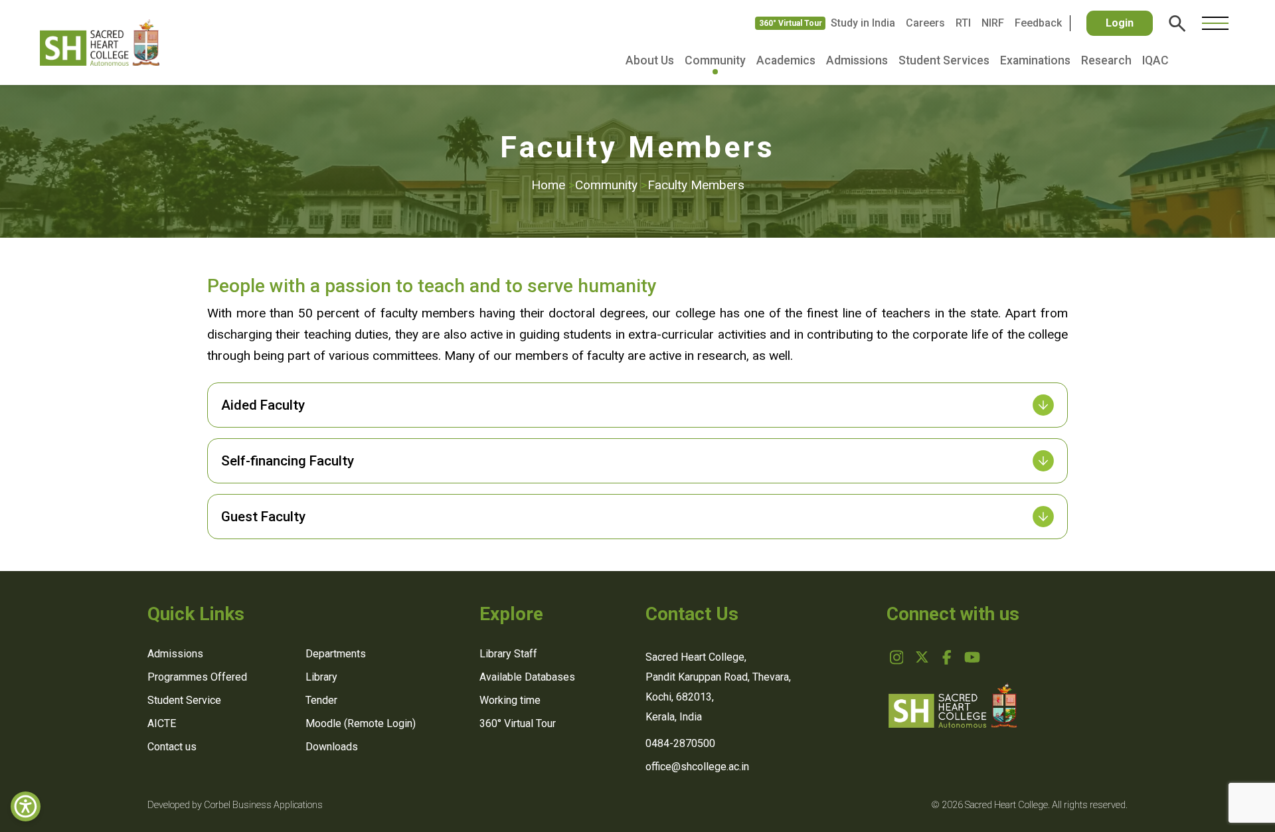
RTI (963, 23)
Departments (335, 653)
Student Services (943, 60)
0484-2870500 (680, 743)
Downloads (331, 746)
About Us (650, 60)
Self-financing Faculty (287, 461)
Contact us (172, 746)
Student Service (184, 700)
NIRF (992, 23)
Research (1106, 60)
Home (553, 185)
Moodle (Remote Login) (360, 723)
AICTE (161, 723)
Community (715, 60)
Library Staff (508, 653)
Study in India (863, 23)
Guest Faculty (263, 517)
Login (1120, 23)
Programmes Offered (197, 677)
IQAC (1155, 60)
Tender (321, 700)
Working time (510, 700)
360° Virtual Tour (790, 23)
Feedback (1038, 23)
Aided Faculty (263, 405)
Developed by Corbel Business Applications (235, 805)
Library (321, 677)
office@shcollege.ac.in (697, 766)
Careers (925, 23)
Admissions (857, 60)
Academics (785, 60)
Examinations (1035, 60)
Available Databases (527, 677)
